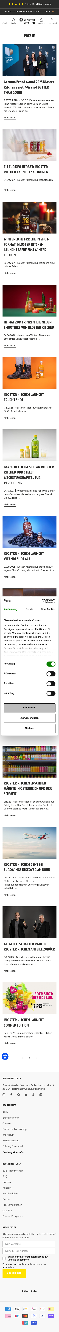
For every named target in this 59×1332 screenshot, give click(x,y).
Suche (13, 23)
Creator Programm (13, 1216)
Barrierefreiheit (11, 1118)
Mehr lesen (10, 118)
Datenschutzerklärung (15, 1129)
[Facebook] (11, 1094)
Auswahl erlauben (29, 718)
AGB (5, 1112)
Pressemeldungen (12, 1205)
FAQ (5, 1176)
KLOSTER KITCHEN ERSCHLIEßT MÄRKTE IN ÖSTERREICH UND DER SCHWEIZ (28, 789)
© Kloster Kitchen (29, 1291)
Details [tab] (29, 609)
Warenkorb (53, 23)
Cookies (7, 1123)
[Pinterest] (18, 1094)
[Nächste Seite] (36, 1058)
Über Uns (7, 1210)
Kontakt (7, 1188)
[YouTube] (26, 1094)
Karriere (7, 1182)
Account (41, 23)
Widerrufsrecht (11, 1140)
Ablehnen (29, 728)
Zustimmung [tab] (10, 609)
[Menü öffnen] (3, 20)
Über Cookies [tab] (48, 609)
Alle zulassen (29, 708)
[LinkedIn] (40, 1094)
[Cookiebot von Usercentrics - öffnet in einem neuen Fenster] (42, 601)
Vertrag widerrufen (13, 1152)
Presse (6, 1199)
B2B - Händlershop (13, 1171)
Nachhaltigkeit (10, 1193)
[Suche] (13, 20)
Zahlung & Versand (13, 1146)
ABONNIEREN (14, 1273)
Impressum (8, 1135)
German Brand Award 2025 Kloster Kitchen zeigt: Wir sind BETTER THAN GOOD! (29, 87)
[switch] (50, 673)
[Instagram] (4, 1094)
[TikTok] (33, 1094)
